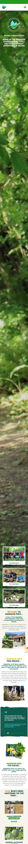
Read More (14, 821)
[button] (25, 7)
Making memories (14, 816)
